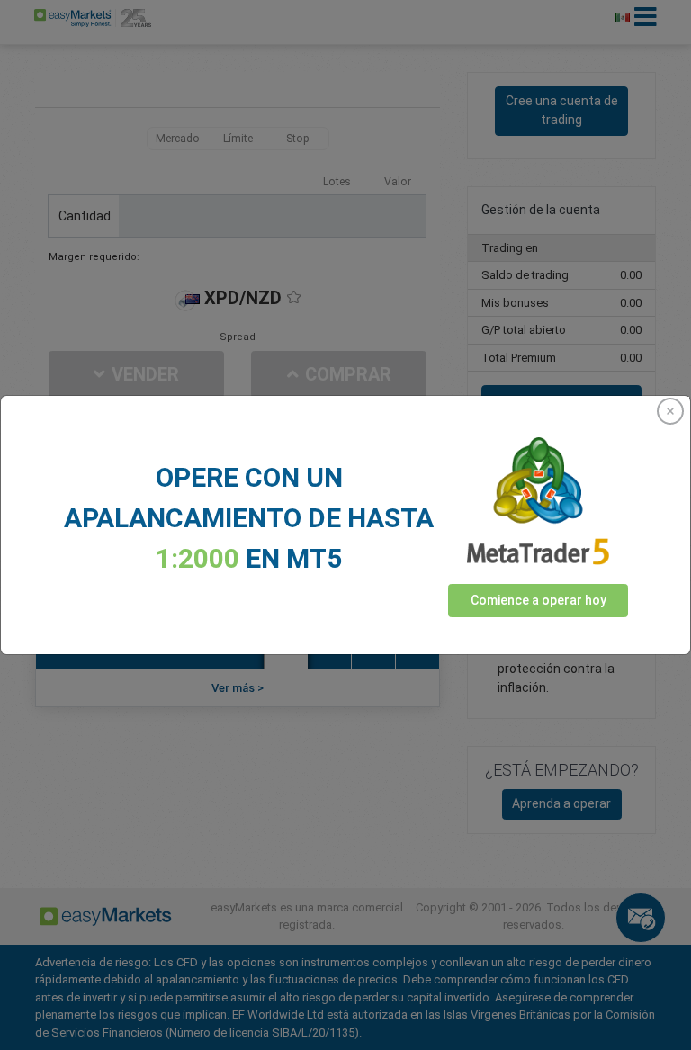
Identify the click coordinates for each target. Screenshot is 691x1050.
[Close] (670, 411)
